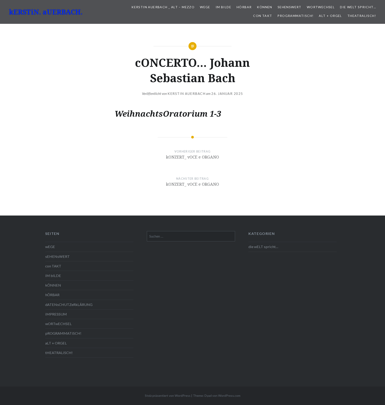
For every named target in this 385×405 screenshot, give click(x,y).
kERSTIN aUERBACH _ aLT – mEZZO (163, 7)
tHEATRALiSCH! (361, 16)
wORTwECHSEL (321, 7)
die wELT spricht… (358, 7)
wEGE (205, 7)
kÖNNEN (264, 7)
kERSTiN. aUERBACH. (46, 11)
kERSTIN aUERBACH (186, 94)
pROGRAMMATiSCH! (295, 16)
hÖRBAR (244, 7)
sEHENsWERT (289, 7)
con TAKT (262, 16)
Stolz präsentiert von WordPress (167, 395)
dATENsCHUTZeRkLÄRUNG (68, 304)
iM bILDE (223, 7)
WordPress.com (229, 395)
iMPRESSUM (56, 314)
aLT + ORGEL (330, 16)
